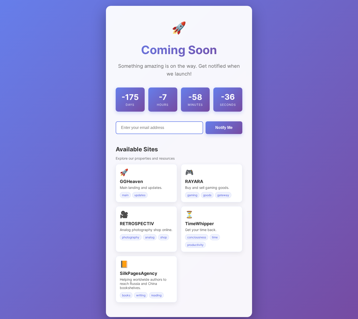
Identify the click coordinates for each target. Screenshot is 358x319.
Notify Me (224, 127)
